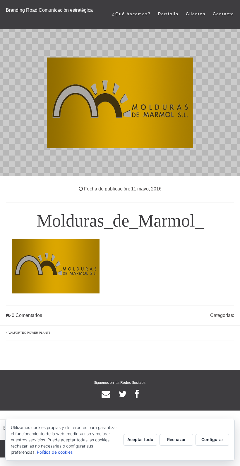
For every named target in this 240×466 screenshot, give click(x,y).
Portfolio (168, 13)
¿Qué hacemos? (131, 13)
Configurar (212, 439)
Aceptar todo (140, 439)
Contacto (223, 13)
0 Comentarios (26, 315)
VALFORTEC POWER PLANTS (29, 332)
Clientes (195, 13)
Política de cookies (55, 452)
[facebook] (137, 394)
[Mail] (106, 394)
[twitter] (123, 394)
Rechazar (176, 439)
